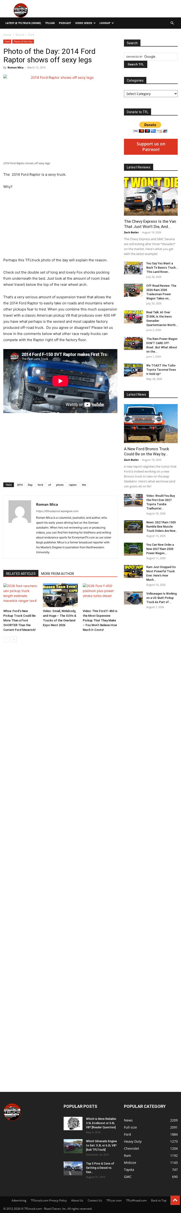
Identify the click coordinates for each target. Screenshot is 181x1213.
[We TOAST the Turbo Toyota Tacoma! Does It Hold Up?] (133, 370)
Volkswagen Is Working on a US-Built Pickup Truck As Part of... (161, 598)
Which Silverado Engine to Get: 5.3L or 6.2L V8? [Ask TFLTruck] (101, 1145)
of (49, 484)
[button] (172, 23)
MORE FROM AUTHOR (57, 574)
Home (7, 35)
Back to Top (158, 1200)
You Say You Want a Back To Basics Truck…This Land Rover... (162, 268)
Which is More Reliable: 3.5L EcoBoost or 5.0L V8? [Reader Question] (101, 1123)
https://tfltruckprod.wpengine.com (57, 511)
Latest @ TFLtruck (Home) (23, 23)
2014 (20, 484)
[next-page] (14, 639)
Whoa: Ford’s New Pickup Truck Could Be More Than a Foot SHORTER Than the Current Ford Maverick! (19, 620)
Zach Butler (131, 232)
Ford (7, 41)
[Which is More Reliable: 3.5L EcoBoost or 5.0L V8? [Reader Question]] (73, 1123)
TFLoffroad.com (136, 1200)
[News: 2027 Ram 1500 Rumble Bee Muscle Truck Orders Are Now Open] (133, 526)
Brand (20, 35)
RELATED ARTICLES (21, 574)
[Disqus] (60, 896)
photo (60, 484)
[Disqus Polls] (60, 773)
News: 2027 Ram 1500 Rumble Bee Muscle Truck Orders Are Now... (161, 527)
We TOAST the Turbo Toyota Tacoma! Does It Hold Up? (161, 370)
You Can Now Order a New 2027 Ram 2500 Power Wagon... (160, 549)
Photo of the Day (23, 41)
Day (30, 484)
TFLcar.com (114, 1200)
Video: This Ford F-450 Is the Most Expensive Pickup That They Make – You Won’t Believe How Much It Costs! (100, 620)
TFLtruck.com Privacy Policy (49, 1200)
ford (40, 484)
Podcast (65, 23)
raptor (73, 484)
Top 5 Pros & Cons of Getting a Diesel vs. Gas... (100, 1168)
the (84, 484)
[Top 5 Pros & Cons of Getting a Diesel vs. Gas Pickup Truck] (73, 1168)
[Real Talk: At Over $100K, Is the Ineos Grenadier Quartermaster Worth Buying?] (133, 316)
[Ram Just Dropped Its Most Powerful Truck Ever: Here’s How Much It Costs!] (133, 571)
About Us (77, 1200)
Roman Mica (16, 67)
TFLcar (50, 23)
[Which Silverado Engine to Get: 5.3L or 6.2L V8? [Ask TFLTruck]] (73, 1146)
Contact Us (95, 1200)
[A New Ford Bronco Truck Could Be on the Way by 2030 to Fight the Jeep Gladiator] (151, 423)
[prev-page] (6, 639)
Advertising (19, 1200)
